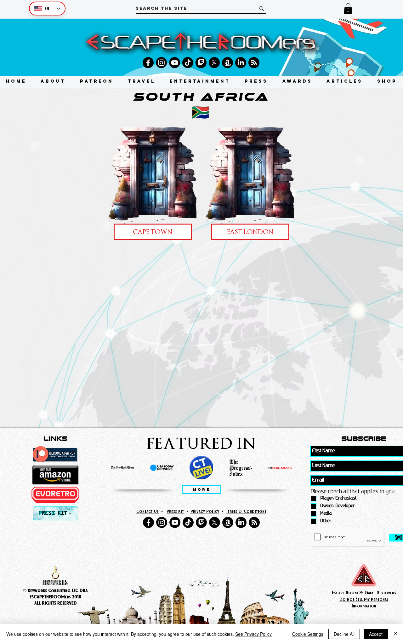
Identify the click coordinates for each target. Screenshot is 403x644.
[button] (348, 8)
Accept (376, 634)
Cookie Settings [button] (307, 634)
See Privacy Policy (253, 634)
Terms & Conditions (246, 511)
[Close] (395, 634)
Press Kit (175, 511)
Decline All (344, 634)
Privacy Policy (204, 511)
